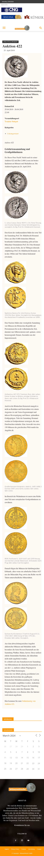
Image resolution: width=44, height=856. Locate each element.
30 (33, 769)
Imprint (7, 849)
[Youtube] (28, 840)
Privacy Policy (15, 849)
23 (33, 763)
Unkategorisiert (10, 42)
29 (28, 769)
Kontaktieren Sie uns (22, 825)
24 (39, 763)
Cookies (23, 849)
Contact (39, 849)
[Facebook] (15, 840)
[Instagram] (22, 840)
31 (39, 769)
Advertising (31, 849)
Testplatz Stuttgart (11, 121)
